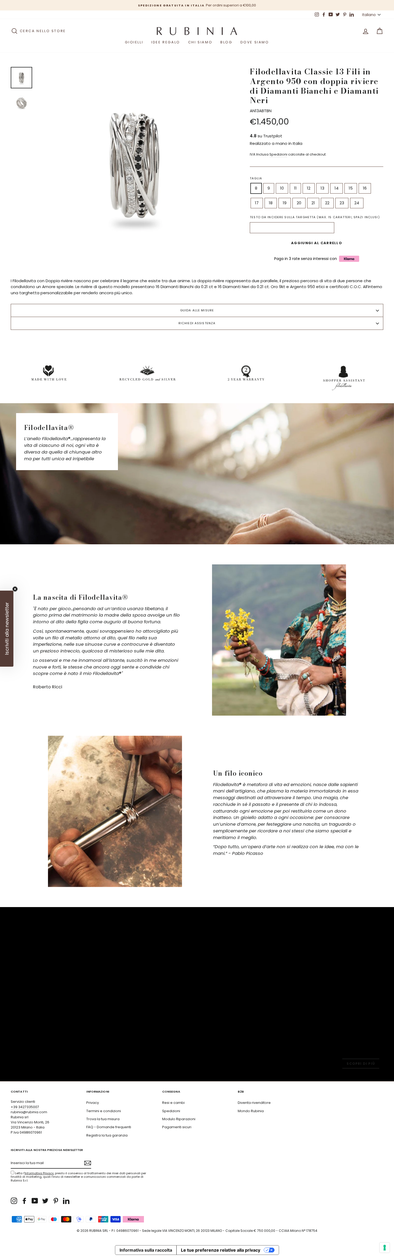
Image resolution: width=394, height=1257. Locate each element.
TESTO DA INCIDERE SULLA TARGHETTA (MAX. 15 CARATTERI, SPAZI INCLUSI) (315, 217)
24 (356, 203)
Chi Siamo (200, 42)
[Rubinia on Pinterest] (56, 1201)
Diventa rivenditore (254, 1102)
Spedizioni (278, 154)
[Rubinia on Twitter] (45, 1201)
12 (308, 188)
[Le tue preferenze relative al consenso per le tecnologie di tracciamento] (385, 1248)
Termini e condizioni (103, 1111)
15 (351, 188)
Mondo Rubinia (251, 1111)
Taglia (256, 178)
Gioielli (134, 42)
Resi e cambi (173, 1102)
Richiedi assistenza (197, 323)
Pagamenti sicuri (176, 1127)
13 (322, 188)
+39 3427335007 (25, 1107)
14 (336, 188)
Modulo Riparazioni (178, 1119)
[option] (197, 5)
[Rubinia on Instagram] (14, 1201)
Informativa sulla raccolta (146, 1250)
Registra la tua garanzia (107, 1135)
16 (365, 188)
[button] (6, 629)
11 (295, 188)
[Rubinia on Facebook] (24, 1201)
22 (327, 203)
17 (257, 203)
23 (342, 203)
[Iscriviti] (87, 1163)
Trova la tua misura (103, 1119)
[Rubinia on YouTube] (35, 1201)
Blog (226, 42)
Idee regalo (165, 42)
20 (299, 203)
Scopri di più (361, 1063)
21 (313, 203)
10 (282, 188)
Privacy (92, 1102)
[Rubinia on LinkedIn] (66, 1201)
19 (285, 203)
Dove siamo (254, 42)
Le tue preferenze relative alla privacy (220, 1250)
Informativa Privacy (39, 1173)
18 (271, 203)
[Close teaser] (15, 589)
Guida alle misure (197, 310)
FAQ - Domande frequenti (108, 1127)
